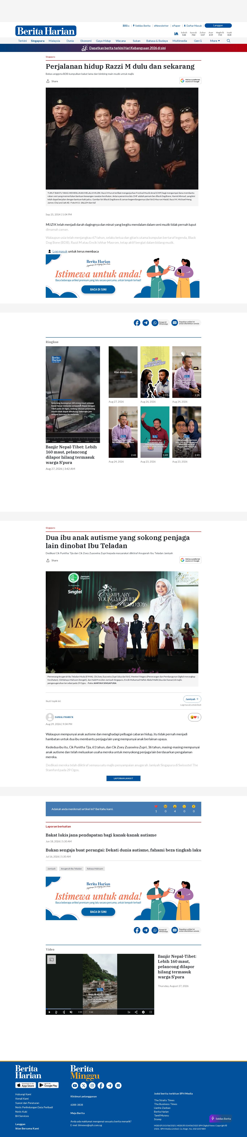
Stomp (157, 1119)
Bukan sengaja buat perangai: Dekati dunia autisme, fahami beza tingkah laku (123, 850)
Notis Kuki (21, 1111)
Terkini (22, 40)
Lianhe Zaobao (162, 1107)
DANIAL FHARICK (64, 717)
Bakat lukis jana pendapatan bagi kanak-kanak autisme (101, 835)
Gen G (198, 40)
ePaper (176, 25)
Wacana (121, 40)
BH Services (22, 1115)
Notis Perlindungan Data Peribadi (34, 1107)
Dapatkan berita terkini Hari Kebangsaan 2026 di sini (127, 48)
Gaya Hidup (103, 40)
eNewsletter (161, 25)
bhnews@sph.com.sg (90, 1125)
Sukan (136, 40)
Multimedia (180, 40)
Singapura (37, 40)
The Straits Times (164, 1100)
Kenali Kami (22, 1098)
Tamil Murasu (161, 1115)
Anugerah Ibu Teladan (71, 868)
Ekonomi (85, 40)
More (213, 40)
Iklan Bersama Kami (27, 1128)
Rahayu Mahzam (95, 868)
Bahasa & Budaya (157, 40)
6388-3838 (77, 1104)
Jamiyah (52, 868)
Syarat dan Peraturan (27, 1102)
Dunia (70, 40)
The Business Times (165, 1104)
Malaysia (54, 40)
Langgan (218, 25)
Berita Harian (161, 1111)
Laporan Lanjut (123, 778)
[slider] (100, 1008)
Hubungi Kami (23, 1094)
